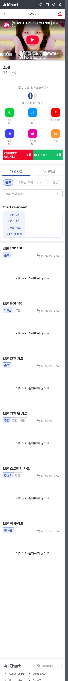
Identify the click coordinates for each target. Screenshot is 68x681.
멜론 (8, 182)
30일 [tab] (17, 310)
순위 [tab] (7, 255)
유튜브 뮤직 (25, 182)
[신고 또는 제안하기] (60, 14)
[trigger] (33, 193)
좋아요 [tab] (8, 530)
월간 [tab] (15, 420)
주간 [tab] (7, 420)
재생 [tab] (17, 475)
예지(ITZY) (9, 72)
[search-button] (54, 5)
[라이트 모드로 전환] (61, 5)
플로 (55, 182)
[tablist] (7, 255)
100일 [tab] (8, 310)
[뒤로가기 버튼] (4, 14)
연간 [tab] (23, 420)
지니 (42, 182)
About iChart (16, 673)
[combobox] (48, 666)
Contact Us (39, 673)
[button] (50, 256)
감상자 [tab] (8, 475)
